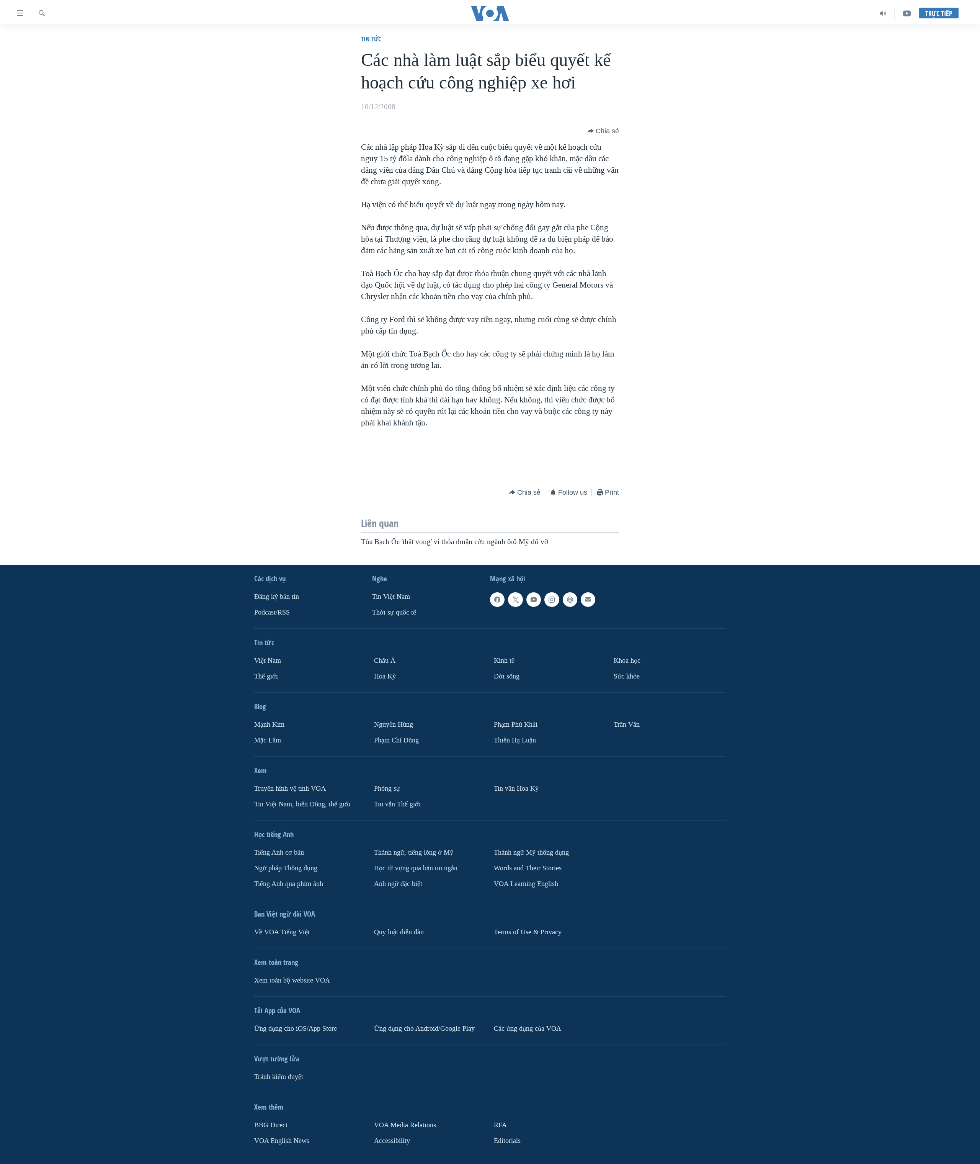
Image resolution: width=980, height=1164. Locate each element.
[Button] (603, 131)
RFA (500, 1125)
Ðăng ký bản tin (276, 596)
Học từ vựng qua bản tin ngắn (415, 868)
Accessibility (392, 1140)
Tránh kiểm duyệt (278, 1076)
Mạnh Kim (269, 724)
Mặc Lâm (267, 740)
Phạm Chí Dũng (396, 740)
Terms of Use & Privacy (528, 932)
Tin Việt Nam (391, 596)
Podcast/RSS (272, 612)
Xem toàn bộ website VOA (292, 980)
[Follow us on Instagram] (551, 599)
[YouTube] (907, 13)
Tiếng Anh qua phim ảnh (288, 884)
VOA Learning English (526, 884)
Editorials (507, 1140)
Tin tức (371, 38)
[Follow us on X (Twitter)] (515, 599)
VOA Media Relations (405, 1125)
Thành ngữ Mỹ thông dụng (531, 852)
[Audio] (883, 13)
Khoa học (627, 660)
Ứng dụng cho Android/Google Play (424, 1028)
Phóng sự (387, 788)
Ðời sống (506, 676)
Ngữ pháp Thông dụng (285, 868)
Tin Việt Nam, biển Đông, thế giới (302, 804)
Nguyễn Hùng (393, 724)
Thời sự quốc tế (394, 612)
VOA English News (281, 1140)
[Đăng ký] (588, 599)
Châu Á (384, 660)
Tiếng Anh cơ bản (279, 852)
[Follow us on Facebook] (497, 599)
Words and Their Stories (528, 868)
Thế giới (266, 676)
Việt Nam (267, 660)
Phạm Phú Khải (515, 724)
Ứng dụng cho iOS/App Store (295, 1028)
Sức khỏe (627, 676)
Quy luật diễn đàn (399, 932)
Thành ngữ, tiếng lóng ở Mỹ (413, 852)
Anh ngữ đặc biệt (398, 884)
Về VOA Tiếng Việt (282, 932)
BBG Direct (270, 1125)
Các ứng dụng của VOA (527, 1028)
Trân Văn (627, 724)
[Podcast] (570, 599)
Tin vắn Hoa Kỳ (516, 788)
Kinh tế (504, 660)
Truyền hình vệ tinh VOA (290, 788)
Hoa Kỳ (385, 676)
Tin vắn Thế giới (397, 804)
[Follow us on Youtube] (533, 599)
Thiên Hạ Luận (515, 740)
